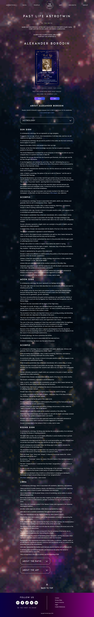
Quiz (39, 98)
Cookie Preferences (60, 607)
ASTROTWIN (10, 5)
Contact (57, 598)
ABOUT (85, 5)
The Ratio (23, 477)
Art (55, 98)
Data (25, 5)
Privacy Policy (58, 600)
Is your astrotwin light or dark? (47, 112)
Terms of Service (59, 602)
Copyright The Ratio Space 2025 (47, 613)
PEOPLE (37, 5)
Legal (56, 604)
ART (60, 5)
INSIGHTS (72, 5)
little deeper (53, 193)
